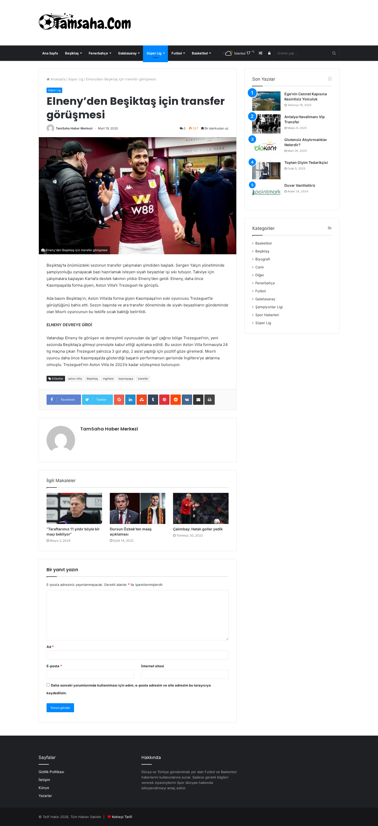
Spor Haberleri (267, 315)
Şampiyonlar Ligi (269, 307)
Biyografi (262, 259)
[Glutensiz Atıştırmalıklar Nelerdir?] (266, 146)
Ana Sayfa (50, 53)
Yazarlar (45, 796)
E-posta (54, 666)
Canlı (259, 267)
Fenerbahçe (98, 53)
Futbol (177, 53)
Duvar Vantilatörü (299, 185)
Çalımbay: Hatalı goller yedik (198, 529)
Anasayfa (57, 79)
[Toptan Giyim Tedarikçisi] (266, 169)
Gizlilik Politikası (51, 772)
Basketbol (200, 53)
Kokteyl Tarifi (122, 817)
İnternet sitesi (152, 666)
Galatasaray (127, 53)
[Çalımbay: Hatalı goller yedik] (201, 508)
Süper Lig (154, 53)
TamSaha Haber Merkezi (74, 128)
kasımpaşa (126, 378)
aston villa (75, 378)
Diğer (259, 275)
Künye (44, 788)
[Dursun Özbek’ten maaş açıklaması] (137, 508)
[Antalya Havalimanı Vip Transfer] (266, 124)
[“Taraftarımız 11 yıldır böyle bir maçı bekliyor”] (74, 508)
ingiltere (108, 378)
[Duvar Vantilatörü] (266, 192)
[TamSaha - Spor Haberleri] (86, 22)
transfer (143, 378)
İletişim (44, 780)
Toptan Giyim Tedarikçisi (306, 162)
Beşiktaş (72, 53)
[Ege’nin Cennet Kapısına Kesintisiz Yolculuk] (266, 101)
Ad (50, 647)
